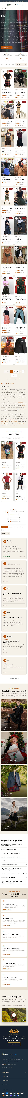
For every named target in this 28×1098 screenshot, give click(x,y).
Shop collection (6, 47)
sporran (23, 420)
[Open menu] (2, 4)
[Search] (22, 4)
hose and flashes (4, 421)
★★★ (23, 527)
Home (2, 8)
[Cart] (25, 4)
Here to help (5, 1084)
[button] (3, 71)
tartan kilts (20, 402)
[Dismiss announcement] (27, 1)
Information (5, 1072)
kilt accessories (11, 420)
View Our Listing (14, 1044)
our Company (5, 1080)
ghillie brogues (14, 421)
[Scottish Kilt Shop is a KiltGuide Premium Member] (14, 1031)
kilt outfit (3, 423)
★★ (3, 530)
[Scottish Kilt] (14, 4)
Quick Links (5, 1076)
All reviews (5, 527)
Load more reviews (13, 678)
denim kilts (24, 409)
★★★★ (17, 527)
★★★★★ (11, 527)
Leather (17, 409)
